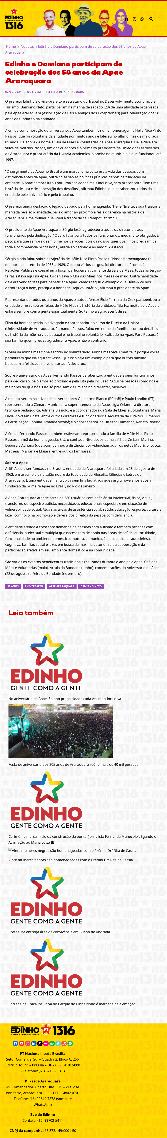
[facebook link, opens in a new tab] (126, 18)
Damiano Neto (91, 586)
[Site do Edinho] (14, 18)
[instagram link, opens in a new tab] (134, 18)
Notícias (27, 46)
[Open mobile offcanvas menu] (160, 18)
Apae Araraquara (61, 586)
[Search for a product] (151, 18)
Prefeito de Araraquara (63, 92)
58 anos (13, 586)
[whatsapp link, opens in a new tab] (142, 18)
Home (11, 46)
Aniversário (34, 586)
